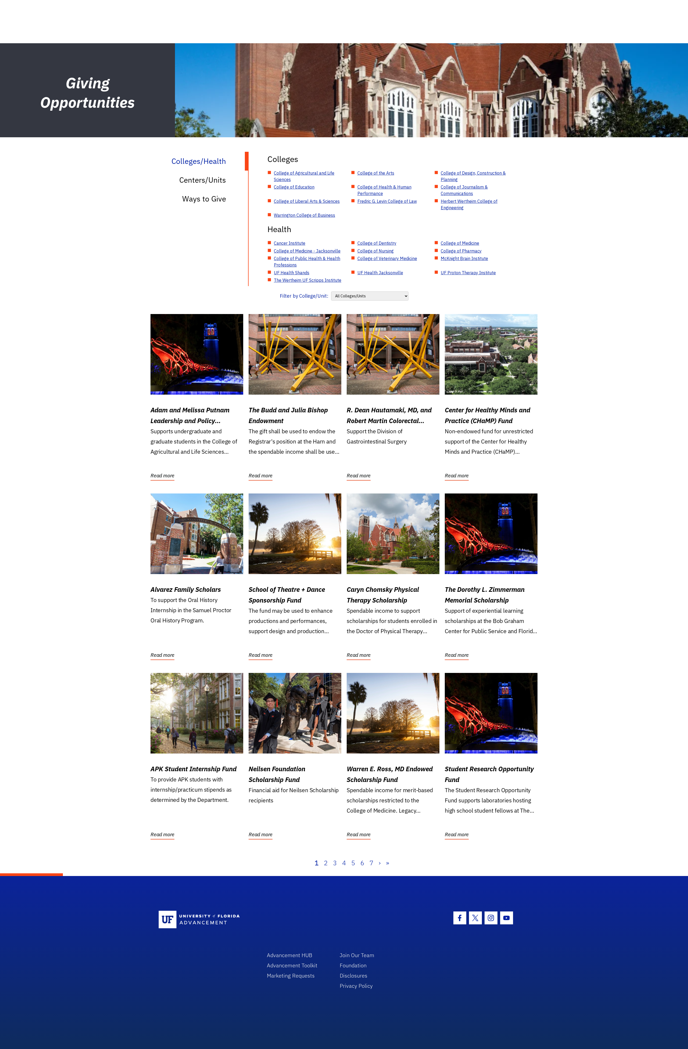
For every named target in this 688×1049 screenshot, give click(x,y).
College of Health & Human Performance (384, 190)
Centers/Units (202, 180)
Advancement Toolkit (292, 965)
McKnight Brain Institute (464, 258)
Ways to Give (204, 199)
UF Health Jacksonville (380, 272)
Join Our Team (357, 955)
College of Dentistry (376, 243)
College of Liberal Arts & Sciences (307, 201)
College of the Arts (375, 173)
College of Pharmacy (461, 251)
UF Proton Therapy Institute (468, 272)
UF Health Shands (291, 272)
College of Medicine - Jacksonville (307, 251)
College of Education (294, 187)
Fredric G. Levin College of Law (387, 201)
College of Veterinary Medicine (387, 258)
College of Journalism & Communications (464, 190)
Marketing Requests (291, 975)
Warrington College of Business (304, 215)
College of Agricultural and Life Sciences (304, 176)
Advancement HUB (289, 955)
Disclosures (353, 975)
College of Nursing (375, 251)
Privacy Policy (356, 985)
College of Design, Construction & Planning (473, 176)
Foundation (353, 965)
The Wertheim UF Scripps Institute (307, 280)
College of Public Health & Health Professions (307, 262)
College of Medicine (460, 243)
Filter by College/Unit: (304, 296)
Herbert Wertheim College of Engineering (469, 204)
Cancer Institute (289, 243)
